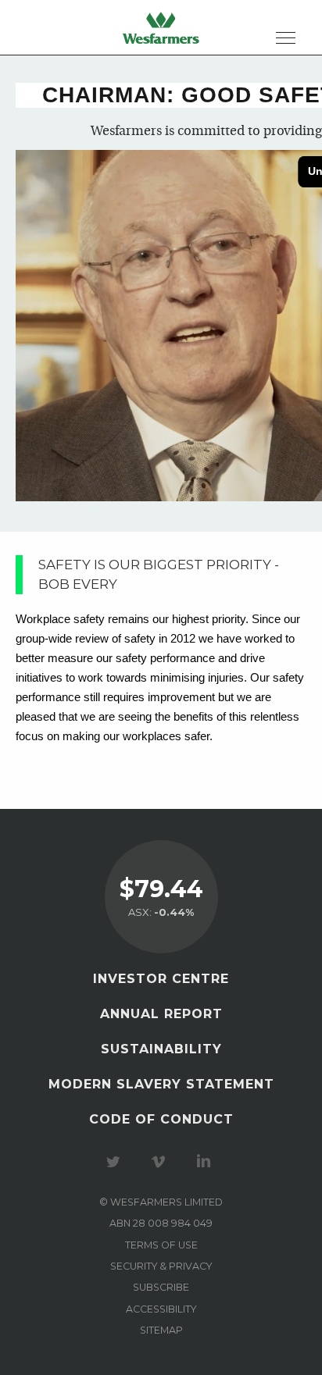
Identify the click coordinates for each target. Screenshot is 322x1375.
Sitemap (161, 1330)
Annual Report (161, 1013)
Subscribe (161, 1287)
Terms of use (161, 1245)
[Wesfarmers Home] (161, 27)
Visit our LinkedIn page (206, 1161)
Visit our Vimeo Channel (161, 1161)
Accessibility (161, 1309)
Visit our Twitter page (115, 1161)
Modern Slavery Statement (161, 1084)
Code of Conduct (161, 1119)
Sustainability (161, 1049)
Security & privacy (161, 1266)
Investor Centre (161, 978)
